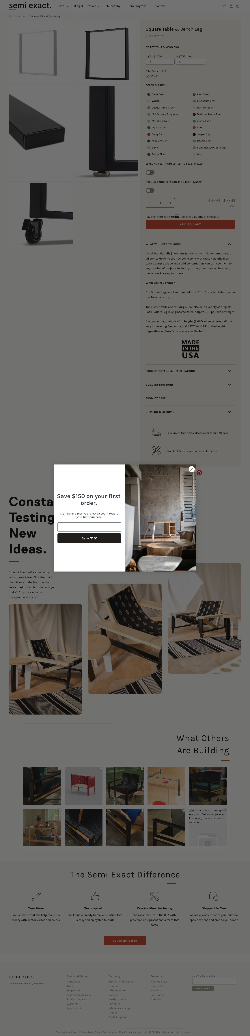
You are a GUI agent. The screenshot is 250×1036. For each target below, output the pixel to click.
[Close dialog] (192, 469)
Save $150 (89, 538)
